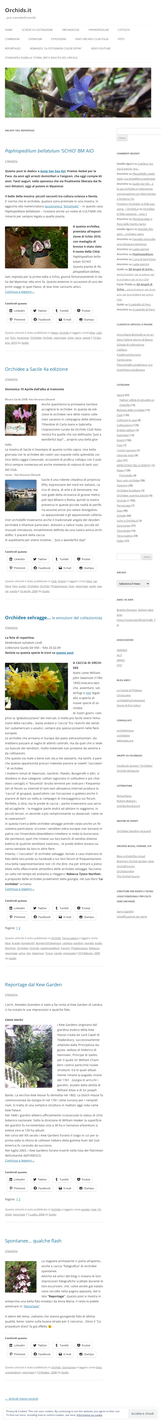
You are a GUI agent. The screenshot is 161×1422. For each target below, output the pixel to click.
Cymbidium (12, 39)
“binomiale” (71, 206)
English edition (126, 430)
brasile (16, 943)
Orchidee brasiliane (129, 490)
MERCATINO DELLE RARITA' (134, 465)
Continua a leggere (20, 292)
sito (28, 953)
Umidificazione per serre (132, 916)
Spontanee (69, 1367)
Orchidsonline (125, 871)
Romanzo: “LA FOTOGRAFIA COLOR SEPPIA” (56, 48)
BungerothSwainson (48, 943)
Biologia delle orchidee (131, 410)
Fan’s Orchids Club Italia (92, 39)
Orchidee (36, 338)
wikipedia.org (125, 740)
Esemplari (35, 39)
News (54, 333)
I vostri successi (126, 450)
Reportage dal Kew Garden (33, 984)
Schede (121, 515)
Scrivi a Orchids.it (127, 520)
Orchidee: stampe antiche (133, 495)
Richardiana (124, 796)
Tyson (49, 953)
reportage (60, 338)
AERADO (122, 650)
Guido (25, 343)
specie (86, 338)
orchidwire (123, 735)
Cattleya (124, 30)
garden (85, 1209)
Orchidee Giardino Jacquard (134, 831)
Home (9, 30)
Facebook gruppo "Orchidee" (135, 766)
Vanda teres (124, 360)
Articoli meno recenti (21, 1399)
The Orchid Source (128, 876)
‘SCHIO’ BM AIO (49, 150)
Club (54, 581)
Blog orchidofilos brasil (131, 856)
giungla (89, 943)
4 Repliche (11, 628)
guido (22, 586)
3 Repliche (11, 379)
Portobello (125, 475)
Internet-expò (125, 455)
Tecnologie (123, 531)
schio (70, 338)
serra (78, 338)
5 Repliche (11, 995)
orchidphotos (125, 730)
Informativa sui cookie (89, 1415)
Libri (119, 460)
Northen (10, 948)
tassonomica (53, 206)
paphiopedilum (50, 948)
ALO (119, 655)
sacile (92, 586)
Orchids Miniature (128, 771)
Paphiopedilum (99, 30)
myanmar (23, 338)
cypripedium (13, 1372)
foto (13, 338)
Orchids (64, 333)
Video (120, 541)
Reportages (13, 48)
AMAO (121, 660)
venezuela (69, 953)
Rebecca (94, 948)
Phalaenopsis (59, 586)
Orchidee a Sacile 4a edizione (36, 369)
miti (88, 693)
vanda (13, 591)
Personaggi (124, 505)
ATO (119, 665)
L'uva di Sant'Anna (144, 259)
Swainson (38, 953)
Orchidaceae (70, 30)
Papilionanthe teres (129, 355)
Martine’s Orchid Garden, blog (135, 861)
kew (93, 1209)
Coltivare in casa (127, 420)
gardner (78, 943)
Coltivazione (124, 425)
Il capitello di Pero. (140, 304)
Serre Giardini (125, 911)
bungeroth (28, 943)
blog (92, 333)
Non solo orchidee (128, 480)
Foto (121, 39)
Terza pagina (70, 938)
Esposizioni (58, 39)
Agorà (120, 395)
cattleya (67, 943)
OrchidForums (126, 866)
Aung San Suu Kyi (52, 171)
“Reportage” (31, 1306)
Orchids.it (18, 10)
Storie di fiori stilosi (128, 705)
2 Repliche (11, 161)
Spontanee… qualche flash (33, 1240)
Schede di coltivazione (37, 30)
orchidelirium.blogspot (131, 700)
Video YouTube (101, 48)
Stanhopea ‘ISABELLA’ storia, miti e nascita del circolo (41, 57)
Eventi (62, 581)
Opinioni (122, 485)
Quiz (71, 586)
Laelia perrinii (140, 249)
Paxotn (65, 948)
